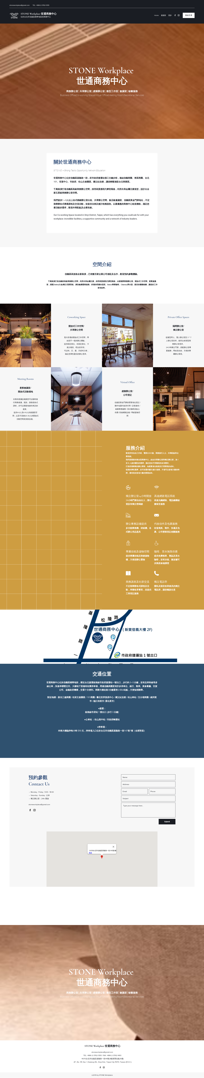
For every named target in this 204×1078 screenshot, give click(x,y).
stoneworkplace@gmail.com (19, 5)
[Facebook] (175, 15)
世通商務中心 (49, 13)
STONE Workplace (31, 13)
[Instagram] (178, 15)
